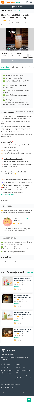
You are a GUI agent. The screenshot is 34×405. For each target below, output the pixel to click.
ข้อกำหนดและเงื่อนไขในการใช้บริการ (10, 385)
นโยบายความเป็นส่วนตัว (7, 387)
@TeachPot (22, 367)
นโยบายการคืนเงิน (6, 373)
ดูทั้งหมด (30, 272)
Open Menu (31, 2)
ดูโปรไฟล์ (28, 218)
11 (28, 49)
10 (25, 49)
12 (30, 49)
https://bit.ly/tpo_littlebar (8, 194)
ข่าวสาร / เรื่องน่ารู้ (6, 376)
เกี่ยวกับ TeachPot (6, 370)
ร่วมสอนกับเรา (5, 367)
